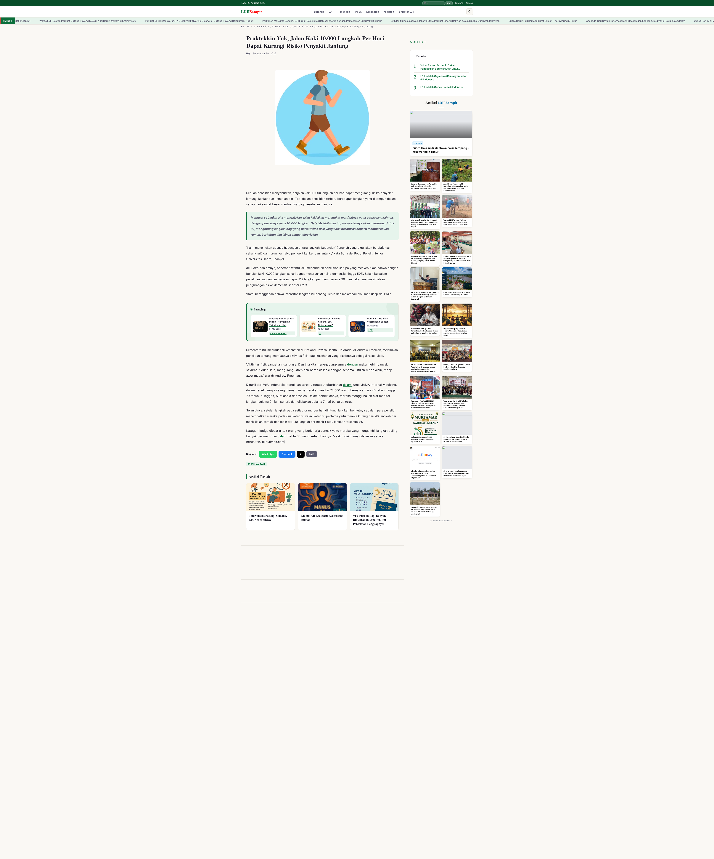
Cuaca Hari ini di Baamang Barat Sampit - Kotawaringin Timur (432, 21)
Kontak (469, 2)
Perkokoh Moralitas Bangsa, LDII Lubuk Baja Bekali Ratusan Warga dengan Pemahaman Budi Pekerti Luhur (211, 21)
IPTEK (358, 11)
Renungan (344, 11)
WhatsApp (268, 454)
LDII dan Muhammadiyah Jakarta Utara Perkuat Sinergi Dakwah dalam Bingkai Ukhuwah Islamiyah (334, 21)
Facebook (287, 454)
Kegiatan (389, 11)
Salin (311, 454)
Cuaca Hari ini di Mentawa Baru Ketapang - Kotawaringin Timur (618, 21)
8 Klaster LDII (406, 11)
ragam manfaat (261, 26)
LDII (251, 12)
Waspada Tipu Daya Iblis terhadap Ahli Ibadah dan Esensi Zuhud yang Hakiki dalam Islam (524, 21)
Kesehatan (372, 11)
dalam (347, 385)
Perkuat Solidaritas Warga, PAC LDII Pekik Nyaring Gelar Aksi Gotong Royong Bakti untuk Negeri (88, 21)
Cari (449, 3)
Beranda (319, 11)
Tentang (459, 2)
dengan (352, 364)
